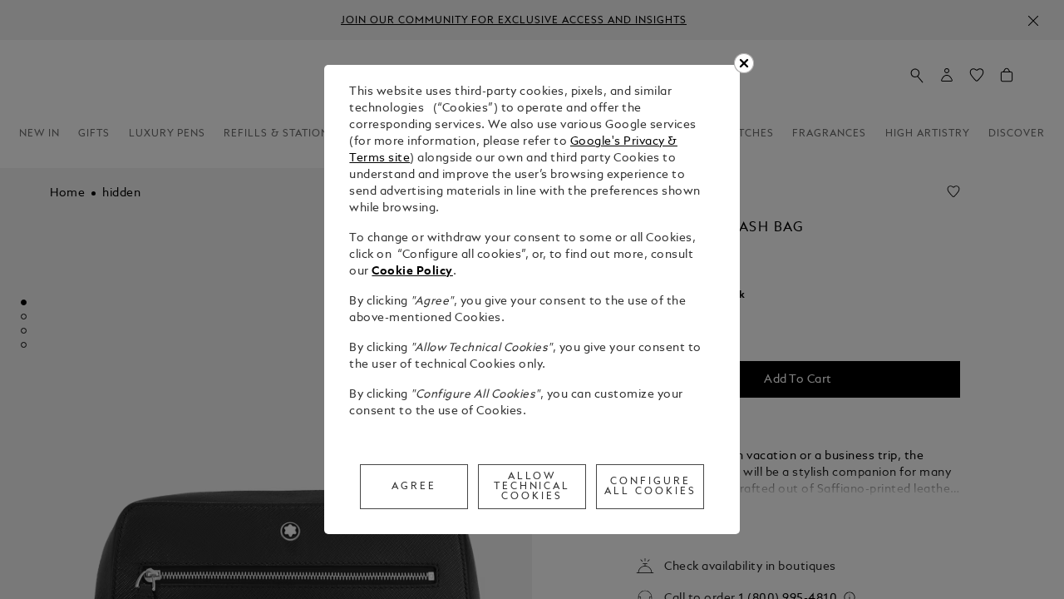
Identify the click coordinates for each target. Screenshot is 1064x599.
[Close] (744, 63)
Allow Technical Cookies (532, 487)
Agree (414, 487)
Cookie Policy (412, 271)
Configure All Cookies (650, 487)
